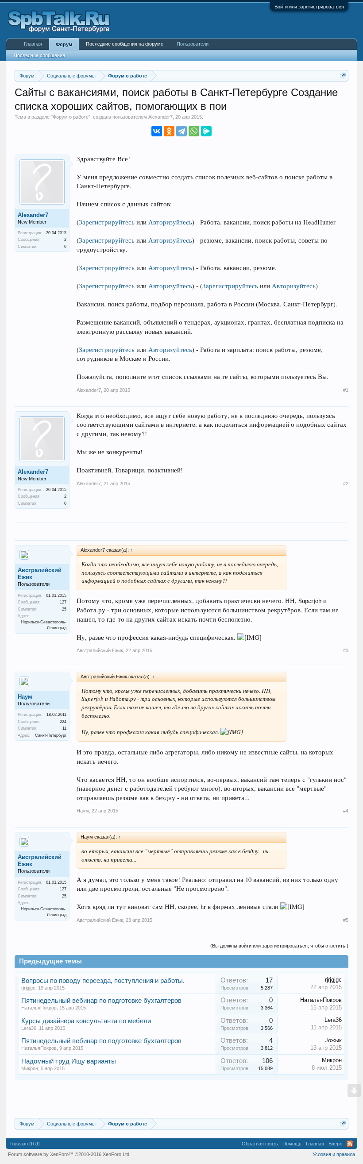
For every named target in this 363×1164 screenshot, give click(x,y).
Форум (64, 44)
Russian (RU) (25, 1143)
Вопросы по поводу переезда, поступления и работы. (103, 980)
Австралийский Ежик (40, 573)
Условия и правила (334, 1154)
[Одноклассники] (169, 131)
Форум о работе (71, 117)
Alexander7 (160, 117)
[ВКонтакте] (156, 131)
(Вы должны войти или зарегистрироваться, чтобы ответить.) (279, 945)
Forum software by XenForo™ (69, 1154)
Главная (33, 43)
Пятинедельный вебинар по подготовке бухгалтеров (101, 1000)
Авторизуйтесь (170, 222)
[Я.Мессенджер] (206, 131)
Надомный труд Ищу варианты (68, 1061)
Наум (25, 696)
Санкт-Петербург (50, 735)
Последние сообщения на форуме (124, 43)
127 (63, 602)
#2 (345, 483)
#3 (345, 650)
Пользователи (193, 43)
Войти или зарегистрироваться (309, 6)
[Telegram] (181, 131)
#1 (345, 390)
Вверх (335, 1143)
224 (63, 721)
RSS (350, 1144)
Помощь (291, 1143)
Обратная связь (260, 1143)
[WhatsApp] (194, 131)
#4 (345, 810)
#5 (345, 920)
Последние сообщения (39, 55)
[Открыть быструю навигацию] (343, 75)
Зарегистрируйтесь (107, 222)
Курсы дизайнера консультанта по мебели (86, 1021)
